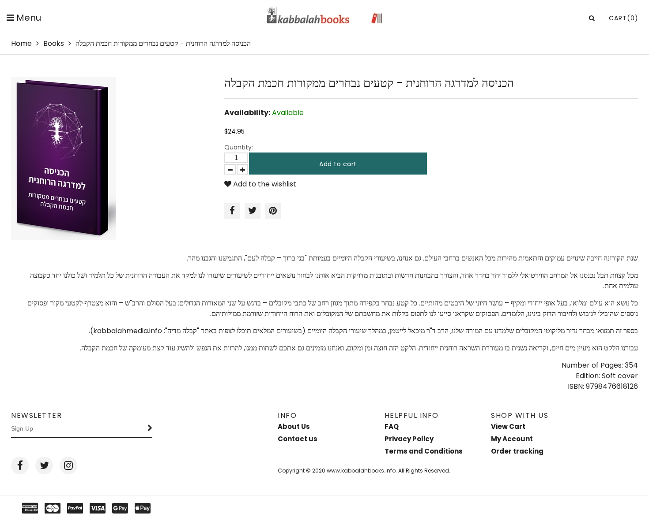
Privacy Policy (409, 438)
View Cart (508, 426)
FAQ (392, 426)
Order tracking (517, 451)
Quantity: (238, 147)
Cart (623, 18)
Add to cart (338, 164)
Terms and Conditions (424, 451)
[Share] (232, 211)
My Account (512, 438)
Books (53, 43)
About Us (294, 426)
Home (21, 43)
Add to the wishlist (263, 184)
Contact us (297, 438)
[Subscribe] (150, 429)
